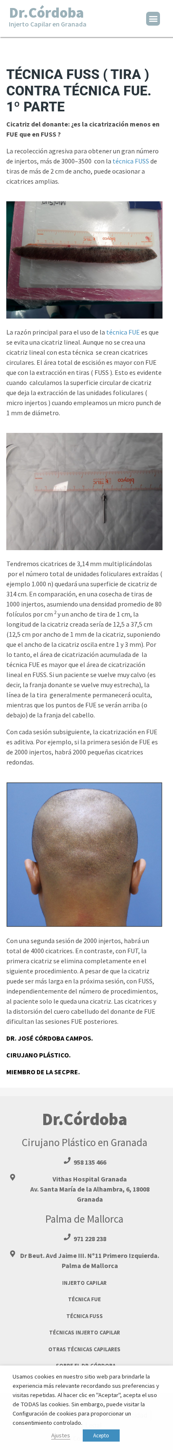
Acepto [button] (101, 1435)
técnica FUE (123, 332)
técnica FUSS (131, 161)
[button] (153, 19)
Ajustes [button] (60, 1435)
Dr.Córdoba (47, 15)
